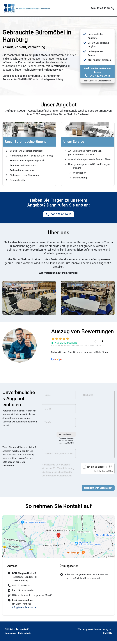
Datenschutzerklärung (60, 475)
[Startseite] (26, 8)
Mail (90, 60)
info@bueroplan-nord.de (24, 607)
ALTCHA (109, 471)
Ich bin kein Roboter (97, 466)
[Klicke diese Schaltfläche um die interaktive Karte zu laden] (58, 536)
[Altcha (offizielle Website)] (111, 467)
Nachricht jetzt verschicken (98, 488)
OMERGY (107, 633)
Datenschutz (24, 633)
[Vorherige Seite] (95, 341)
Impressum (10, 633)
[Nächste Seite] (102, 341)
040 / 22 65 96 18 (100, 8)
